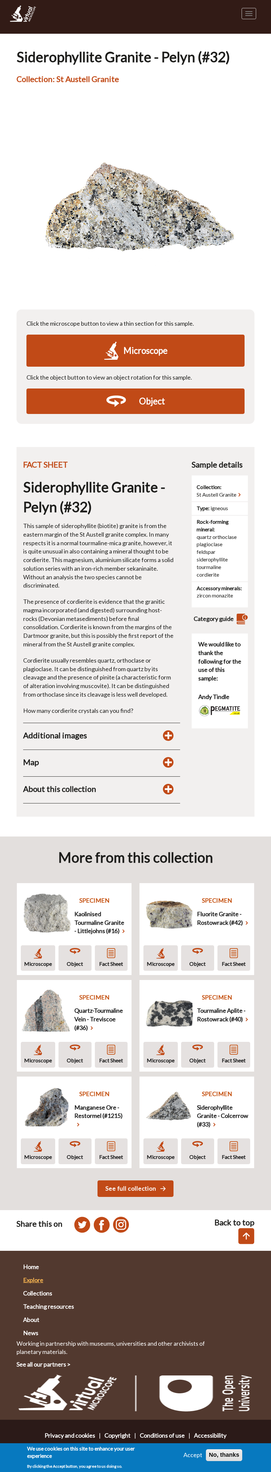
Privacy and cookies (70, 1435)
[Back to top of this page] (246, 1236)
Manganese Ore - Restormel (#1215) (98, 1112)
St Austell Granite (216, 494)
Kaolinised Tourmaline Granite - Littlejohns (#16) (99, 922)
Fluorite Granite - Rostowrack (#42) (220, 918)
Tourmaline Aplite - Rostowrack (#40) (221, 1015)
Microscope (38, 964)
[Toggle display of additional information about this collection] (168, 789)
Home (31, 1266)
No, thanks (224, 1455)
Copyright (117, 1435)
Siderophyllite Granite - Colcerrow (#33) (222, 1116)
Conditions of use (162, 1435)
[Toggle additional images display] (168, 735)
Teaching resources (48, 1306)
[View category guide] (241, 619)
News (30, 1332)
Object (75, 964)
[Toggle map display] (168, 762)
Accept (192, 1454)
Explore (33, 1280)
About (31, 1319)
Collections (37, 1293)
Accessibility (210, 1435)
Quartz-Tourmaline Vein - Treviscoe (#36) (98, 1019)
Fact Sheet (111, 964)
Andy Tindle (213, 696)
